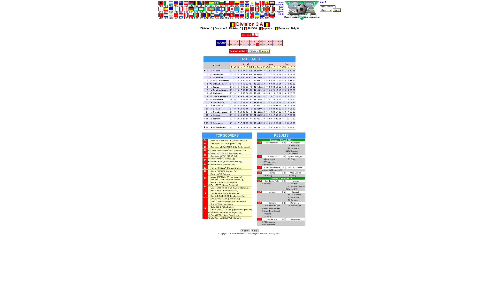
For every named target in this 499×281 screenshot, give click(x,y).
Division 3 (235, 28)
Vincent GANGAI (218, 177)
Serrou (268, 216)
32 (274, 44)
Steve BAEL (216, 190)
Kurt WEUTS (216, 165)
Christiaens (270, 225)
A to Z (323, 2)
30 (267, 44)
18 (228, 44)
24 (248, 44)
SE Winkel (218, 99)
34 (281, 44)
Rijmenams (270, 222)
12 (264, 41)
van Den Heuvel (272, 206)
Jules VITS (216, 204)
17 (281, 41)
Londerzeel (218, 74)
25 (251, 44)
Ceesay (268, 175)
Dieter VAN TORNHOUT (221, 188)
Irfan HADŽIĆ (217, 159)
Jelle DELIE (216, 207)
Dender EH (218, 77)
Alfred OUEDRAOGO (220, 201)
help (281, 9)
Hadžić (294, 189)
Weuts (268, 214)
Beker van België (288, 28)
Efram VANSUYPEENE (221, 210)
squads (267, 28)
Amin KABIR (216, 174)
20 (234, 44)
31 (271, 44)
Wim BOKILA (216, 161)
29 (264, 44)
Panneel (269, 165)
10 (258, 41)
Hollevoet (295, 197)
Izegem (216, 115)
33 (277, 44)
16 (277, 41)
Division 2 (221, 28)
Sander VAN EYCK (219, 193)
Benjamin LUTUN (218, 156)
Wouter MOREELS (219, 199)
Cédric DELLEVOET (220, 196)
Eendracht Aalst (220, 90)
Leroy (293, 175)
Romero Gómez (298, 186)
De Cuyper (296, 195)
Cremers (294, 151)
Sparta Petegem (220, 96)
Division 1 (206, 28)
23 (244, 44)
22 (241, 44)
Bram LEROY (217, 215)
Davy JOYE (216, 185)
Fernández (296, 206)
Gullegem (217, 93)
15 (274, 41)
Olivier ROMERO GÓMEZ (222, 150)
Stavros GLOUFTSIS (220, 144)
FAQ (281, 7)
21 (238, 44)
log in (281, 14)
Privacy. (272, 233)
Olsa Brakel (218, 102)
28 (261, 44)
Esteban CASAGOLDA (221, 140)
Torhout (216, 119)
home (281, 2)
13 (267, 41)
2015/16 (252, 28)
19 (231, 44)
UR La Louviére (220, 84)
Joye (293, 159)
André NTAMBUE (218, 182)
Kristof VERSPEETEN (221, 153)
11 (261, 41)
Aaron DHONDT (218, 171)
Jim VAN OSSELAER (220, 180)
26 (254, 44)
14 (271, 41)
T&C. (278, 233)
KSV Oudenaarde (221, 81)
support (279, 11)
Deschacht (270, 159)
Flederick (295, 145)
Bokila (268, 184)
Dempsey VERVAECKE (221, 147)
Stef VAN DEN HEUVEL (221, 218)
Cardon (294, 200)
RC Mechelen (219, 127)
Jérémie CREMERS (219, 212)
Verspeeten (270, 162)
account (279, 4)
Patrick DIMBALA (218, 168)
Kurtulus (294, 184)
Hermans (295, 148)
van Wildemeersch (273, 170)
